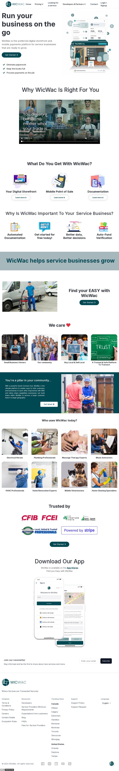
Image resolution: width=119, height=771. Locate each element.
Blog (24, 717)
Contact (94, 4)
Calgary (54, 712)
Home (28, 4)
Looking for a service (53, 4)
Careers (5, 713)
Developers (27, 703)
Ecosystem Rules (9, 721)
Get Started (10, 55)
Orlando (54, 748)
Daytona (55, 752)
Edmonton (55, 716)
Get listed (48, 404)
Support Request (78, 707)
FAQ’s (24, 721)
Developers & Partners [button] (73, 4)
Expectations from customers (35, 713)
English (105, 703)
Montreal (55, 727)
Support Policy (77, 703)
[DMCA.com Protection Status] (7, 770)
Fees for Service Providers (33, 725)
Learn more (20, 197)
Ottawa (54, 708)
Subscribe (106, 661)
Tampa (54, 756)
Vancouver (56, 735)
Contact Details (8, 717)
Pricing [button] (38, 4)
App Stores (72, 568)
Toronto (55, 731)
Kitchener (55, 723)
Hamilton (55, 720)
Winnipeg (55, 739)
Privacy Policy (8, 709)
